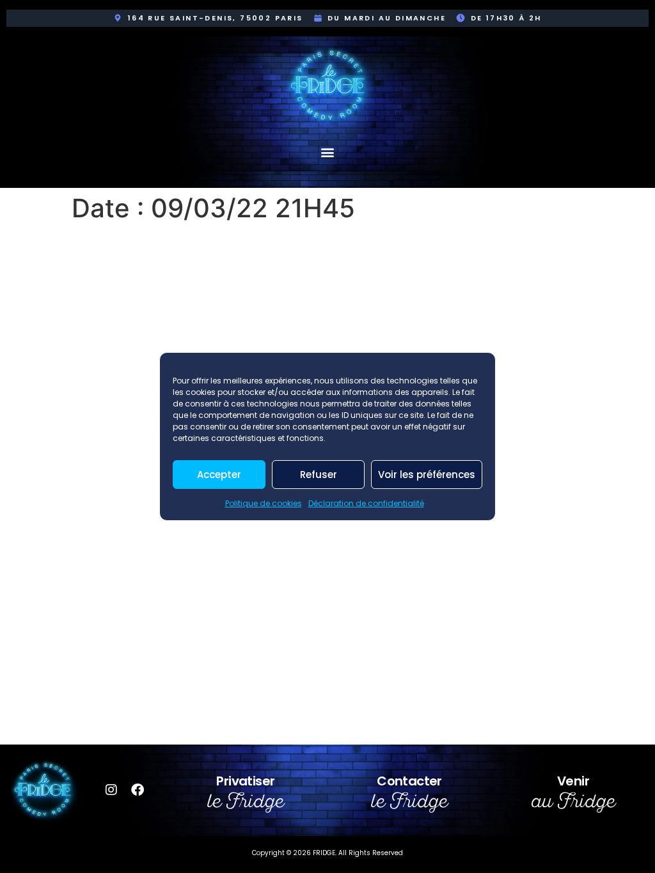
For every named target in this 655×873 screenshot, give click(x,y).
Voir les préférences (426, 474)
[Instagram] (111, 790)
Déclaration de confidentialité (366, 503)
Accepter (219, 474)
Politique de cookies (263, 503)
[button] (327, 151)
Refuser (318, 474)
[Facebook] (137, 790)
